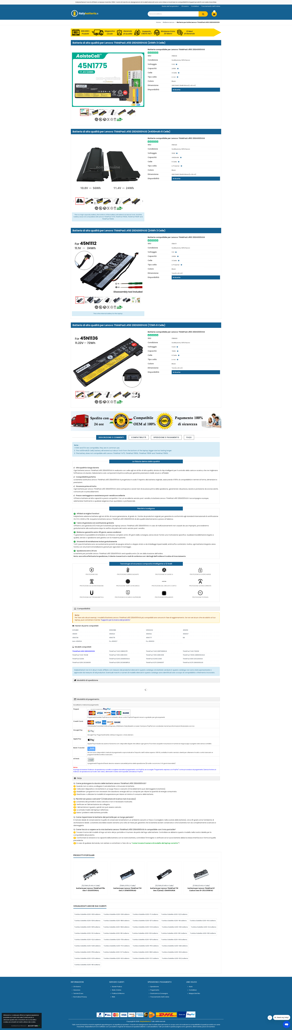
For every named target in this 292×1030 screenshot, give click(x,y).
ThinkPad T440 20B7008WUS (156, 651)
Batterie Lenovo (169, 22)
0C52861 (75, 630)
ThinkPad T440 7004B (80, 655)
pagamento (154, 990)
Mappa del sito (194, 993)
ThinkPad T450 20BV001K (155, 655)
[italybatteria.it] (85, 16)
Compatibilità (138, 437)
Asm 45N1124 (77, 641)
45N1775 (112, 638)
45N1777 (149, 638)
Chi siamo (185, 6)
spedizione (154, 986)
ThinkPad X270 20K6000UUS (193, 662)
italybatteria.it (145, 1021)
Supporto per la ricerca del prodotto (115, 620)
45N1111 (74, 634)
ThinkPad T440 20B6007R (118, 651)
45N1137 (185, 634)
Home (158, 22)
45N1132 (149, 634)
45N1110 (185, 630)
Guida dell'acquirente (170, 6)
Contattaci (195, 6)
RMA (113, 997)
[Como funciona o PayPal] (186, 1015)
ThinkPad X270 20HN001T (155, 662)
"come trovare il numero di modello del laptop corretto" (155, 843)
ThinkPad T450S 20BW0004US (194, 655)
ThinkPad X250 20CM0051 (81, 662)
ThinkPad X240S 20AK (154, 659)
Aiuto (191, 986)
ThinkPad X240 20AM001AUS (119, 659)
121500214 (149, 630)
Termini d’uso (78, 993)
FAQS (189, 437)
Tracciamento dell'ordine (210, 6)
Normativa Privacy (80, 997)
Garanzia (76, 990)
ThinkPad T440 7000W (191, 651)
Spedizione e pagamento (166, 437)
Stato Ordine (116, 990)
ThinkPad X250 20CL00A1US (193, 659)
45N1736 (75, 638)
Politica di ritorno (118, 993)
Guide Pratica (117, 986)
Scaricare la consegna (159, 993)
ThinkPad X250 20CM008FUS (119, 662)
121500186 (112, 630)
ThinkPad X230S (78, 659)
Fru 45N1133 (150, 641)
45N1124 (112, 634)
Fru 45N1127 (113, 641)
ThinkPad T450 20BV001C (118, 655)
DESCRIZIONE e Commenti (111, 437)
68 (184, 638)
